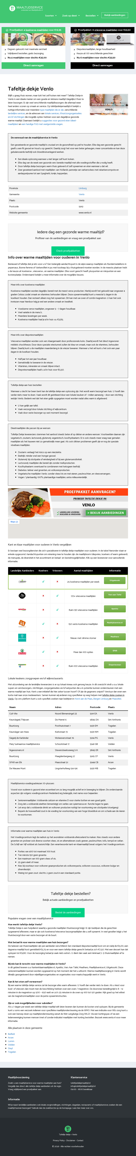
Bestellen (91, 16)
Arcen (11, 1038)
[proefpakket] (68, 517)
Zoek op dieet (69, 16)
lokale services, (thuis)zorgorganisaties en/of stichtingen (45, 115)
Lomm (11, 1041)
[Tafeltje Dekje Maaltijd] (26, 8)
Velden (11, 1045)
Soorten (49, 16)
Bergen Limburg (101, 699)
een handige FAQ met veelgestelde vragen (42, 124)
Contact (80, 1140)
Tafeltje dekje (64, 1134)
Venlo (81, 194)
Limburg (83, 188)
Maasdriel (116, 699)
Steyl (10, 1048)
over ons (89, 1108)
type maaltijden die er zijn (52, 110)
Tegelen (12, 1052)
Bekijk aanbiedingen (114, 15)
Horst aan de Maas (83, 699)
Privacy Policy (59, 1140)
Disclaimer (70, 1140)
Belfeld (11, 1034)
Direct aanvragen (33, 65)
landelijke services (16, 114)
